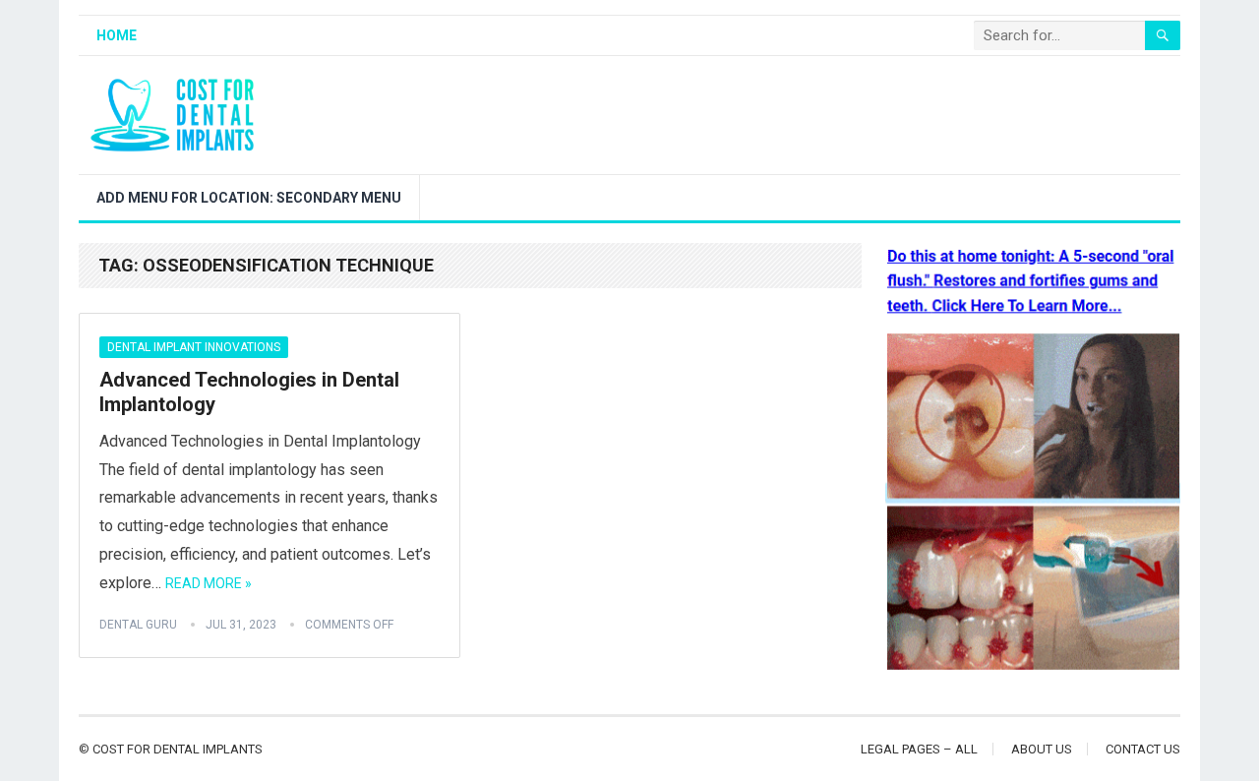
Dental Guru (138, 624)
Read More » (208, 583)
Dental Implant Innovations (193, 347)
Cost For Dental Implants (177, 749)
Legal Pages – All (919, 749)
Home (116, 35)
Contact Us (1143, 749)
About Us (1041, 749)
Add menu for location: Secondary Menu (248, 198)
